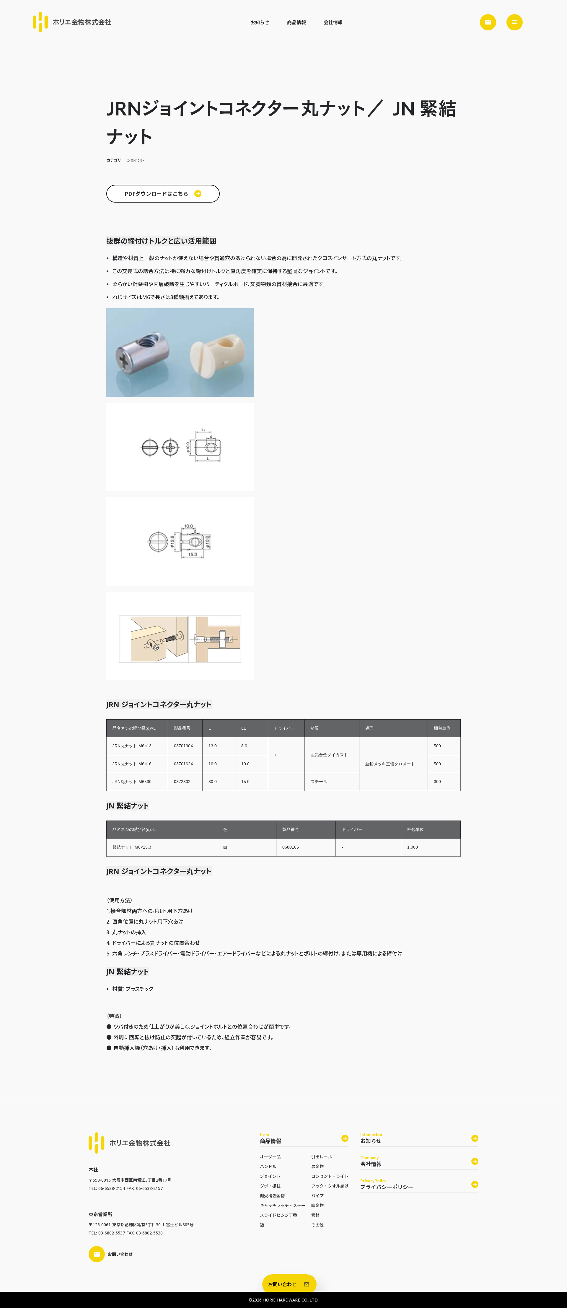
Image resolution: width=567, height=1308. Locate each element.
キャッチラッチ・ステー (282, 1205)
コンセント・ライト (329, 1176)
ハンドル (268, 1166)
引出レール (321, 1156)
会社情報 (333, 22)
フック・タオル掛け (329, 1186)
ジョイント (270, 1176)
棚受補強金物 (272, 1195)
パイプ (317, 1195)
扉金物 (317, 1166)
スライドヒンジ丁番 (278, 1215)
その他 (317, 1225)
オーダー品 (270, 1156)
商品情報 (296, 22)
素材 (315, 1215)
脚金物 (317, 1205)
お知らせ (259, 22)
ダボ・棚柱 (270, 1186)
